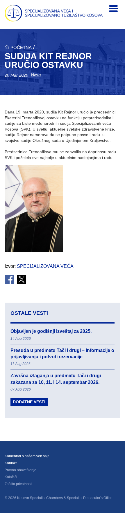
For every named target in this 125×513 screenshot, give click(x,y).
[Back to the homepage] (54, 13)
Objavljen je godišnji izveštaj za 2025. (51, 331)
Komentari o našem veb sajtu (28, 456)
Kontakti (11, 463)
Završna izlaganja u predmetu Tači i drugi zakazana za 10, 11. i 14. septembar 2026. (55, 378)
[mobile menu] (113, 9)
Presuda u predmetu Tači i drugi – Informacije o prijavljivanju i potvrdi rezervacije (62, 353)
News (36, 75)
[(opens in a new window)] (9, 279)
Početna (21, 47)
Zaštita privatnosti (18, 484)
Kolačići (11, 477)
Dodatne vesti (29, 402)
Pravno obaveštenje (20, 470)
